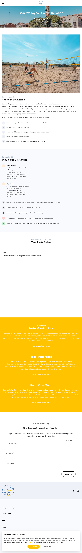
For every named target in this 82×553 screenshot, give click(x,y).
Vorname (10, 453)
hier (30, 542)
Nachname (10, 463)
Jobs (4, 520)
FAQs (4, 527)
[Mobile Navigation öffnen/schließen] (3, 3)
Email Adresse (12, 443)
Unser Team (6, 513)
